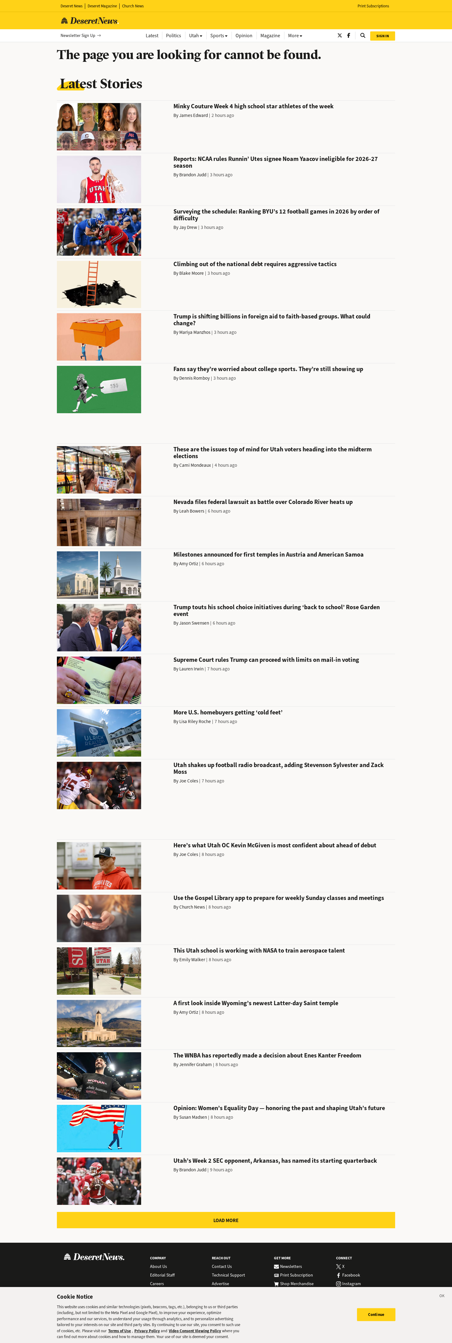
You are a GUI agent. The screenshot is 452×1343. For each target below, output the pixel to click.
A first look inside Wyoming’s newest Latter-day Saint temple (255, 1003)
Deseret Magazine (102, 6)
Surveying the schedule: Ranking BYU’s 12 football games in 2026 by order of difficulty (276, 214)
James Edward (193, 115)
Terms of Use (119, 1330)
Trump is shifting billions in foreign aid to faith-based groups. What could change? (271, 319)
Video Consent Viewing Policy (195, 1330)
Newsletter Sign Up (78, 35)
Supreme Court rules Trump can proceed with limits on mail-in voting (266, 660)
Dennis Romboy (194, 378)
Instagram (351, 1283)
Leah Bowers (191, 511)
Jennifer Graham (195, 1064)
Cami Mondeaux (195, 465)
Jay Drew (188, 227)
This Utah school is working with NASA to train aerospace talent (259, 950)
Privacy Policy (147, 1330)
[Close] (442, 1297)
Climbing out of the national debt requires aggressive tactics (255, 264)
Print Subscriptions (373, 6)
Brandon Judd (192, 175)
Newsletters (291, 1266)
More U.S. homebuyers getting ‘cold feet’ (228, 712)
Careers (157, 1283)
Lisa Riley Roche (195, 721)
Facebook (351, 1275)
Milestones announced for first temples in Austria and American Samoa (268, 554)
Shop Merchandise (297, 1283)
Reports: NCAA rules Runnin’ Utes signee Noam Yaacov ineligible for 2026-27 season (275, 162)
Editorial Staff (162, 1275)
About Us (158, 1266)
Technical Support (228, 1275)
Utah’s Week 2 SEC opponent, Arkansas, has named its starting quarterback (275, 1161)
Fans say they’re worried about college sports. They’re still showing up (268, 369)
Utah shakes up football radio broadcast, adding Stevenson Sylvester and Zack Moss (278, 768)
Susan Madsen (193, 1117)
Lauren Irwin (191, 669)
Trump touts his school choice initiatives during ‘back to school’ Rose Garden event (276, 610)
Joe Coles (188, 781)
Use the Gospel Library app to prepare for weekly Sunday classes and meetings (278, 898)
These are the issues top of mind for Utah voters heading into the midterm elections (272, 452)
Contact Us (222, 1266)
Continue (376, 1314)
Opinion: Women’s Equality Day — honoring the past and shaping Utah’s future (279, 1108)
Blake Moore (191, 273)
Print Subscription (296, 1275)
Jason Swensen (194, 623)
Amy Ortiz (188, 564)
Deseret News (71, 6)
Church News (133, 6)
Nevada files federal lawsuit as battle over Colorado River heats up (263, 502)
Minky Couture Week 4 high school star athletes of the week (253, 106)
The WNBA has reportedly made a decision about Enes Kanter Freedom (267, 1055)
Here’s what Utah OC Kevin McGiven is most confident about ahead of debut (274, 845)
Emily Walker (192, 960)
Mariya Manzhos (194, 332)
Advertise (220, 1283)
